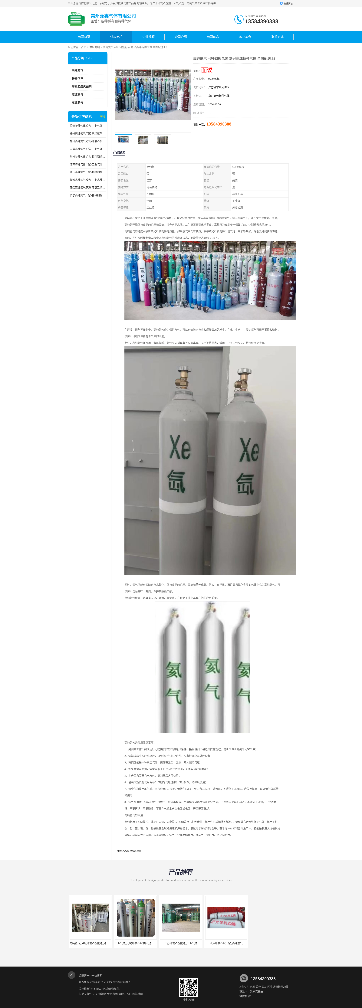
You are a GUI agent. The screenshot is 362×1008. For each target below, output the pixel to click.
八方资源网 (99, 994)
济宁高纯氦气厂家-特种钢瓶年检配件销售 (88, 195)
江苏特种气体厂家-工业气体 (86, 164)
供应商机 (116, 36)
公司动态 (213, 36)
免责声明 (112, 994)
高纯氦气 (77, 70)
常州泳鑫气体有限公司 (91, 988)
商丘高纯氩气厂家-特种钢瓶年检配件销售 (88, 172)
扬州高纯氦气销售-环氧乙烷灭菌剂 (88, 141)
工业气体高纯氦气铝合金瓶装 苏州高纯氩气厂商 (239, 943)
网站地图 (137, 994)
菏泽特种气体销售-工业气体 (86, 125)
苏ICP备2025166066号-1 (117, 982)
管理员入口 (125, 994)
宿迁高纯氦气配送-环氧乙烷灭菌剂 (88, 187)
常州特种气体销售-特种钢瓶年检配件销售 (88, 156)
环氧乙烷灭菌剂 (82, 86)
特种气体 (77, 78)
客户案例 (245, 36)
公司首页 (84, 36)
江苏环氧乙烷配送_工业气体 (141, 943)
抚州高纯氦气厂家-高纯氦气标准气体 (88, 133)
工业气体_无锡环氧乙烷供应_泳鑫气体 (97, 943)
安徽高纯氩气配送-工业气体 (86, 149)
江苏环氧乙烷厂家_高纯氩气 (186, 943)
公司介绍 (181, 36)
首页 (83, 47)
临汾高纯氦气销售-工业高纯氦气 (88, 179)
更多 (102, 116)
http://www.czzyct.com (129, 850)
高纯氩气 (77, 94)
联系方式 (278, 36)
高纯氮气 (77, 102)
